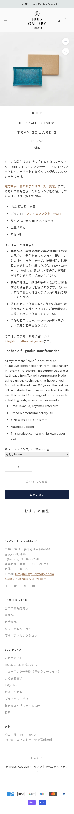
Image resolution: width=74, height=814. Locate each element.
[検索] (58, 20)
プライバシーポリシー (19, 699)
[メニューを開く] (5, 20)
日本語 (35, 757)
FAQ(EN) (11, 685)
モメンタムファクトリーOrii (42, 213)
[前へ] (25, 113)
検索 (8, 712)
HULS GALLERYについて (21, 664)
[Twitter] (15, 585)
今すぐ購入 (37, 495)
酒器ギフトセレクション (21, 635)
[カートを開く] (65, 20)
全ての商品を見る (16, 608)
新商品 (9, 615)
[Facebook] (6, 585)
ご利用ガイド (13, 658)
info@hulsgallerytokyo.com (24, 341)
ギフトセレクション (18, 629)
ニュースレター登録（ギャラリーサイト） (33, 671)
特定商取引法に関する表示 (22, 706)
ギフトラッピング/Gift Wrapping (27, 449)
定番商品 (11, 622)
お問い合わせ (13, 692)
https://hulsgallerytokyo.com (25, 578)
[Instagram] (24, 585)
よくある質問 (13, 678)
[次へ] (48, 113)
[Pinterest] (33, 585)
